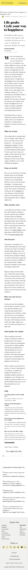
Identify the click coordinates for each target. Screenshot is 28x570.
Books (3, 531)
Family (21, 531)
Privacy (16, 563)
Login (6, 447)
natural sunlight (16, 230)
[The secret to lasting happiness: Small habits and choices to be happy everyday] (14, 483)
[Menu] (2, 2)
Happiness (8, 16)
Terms (20, 563)
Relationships (23, 529)
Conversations (5, 529)
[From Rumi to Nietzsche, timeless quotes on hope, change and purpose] (14, 474)
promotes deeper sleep (16, 234)
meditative (19, 191)
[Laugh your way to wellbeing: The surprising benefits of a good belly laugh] (8, 490)
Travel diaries (5, 533)
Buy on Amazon (5, 538)
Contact (12, 563)
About (7, 563)
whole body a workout (10, 145)
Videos (3, 537)
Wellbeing (4, 527)
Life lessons (22, 535)
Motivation (22, 533)
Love (21, 527)
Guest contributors (6, 535)
